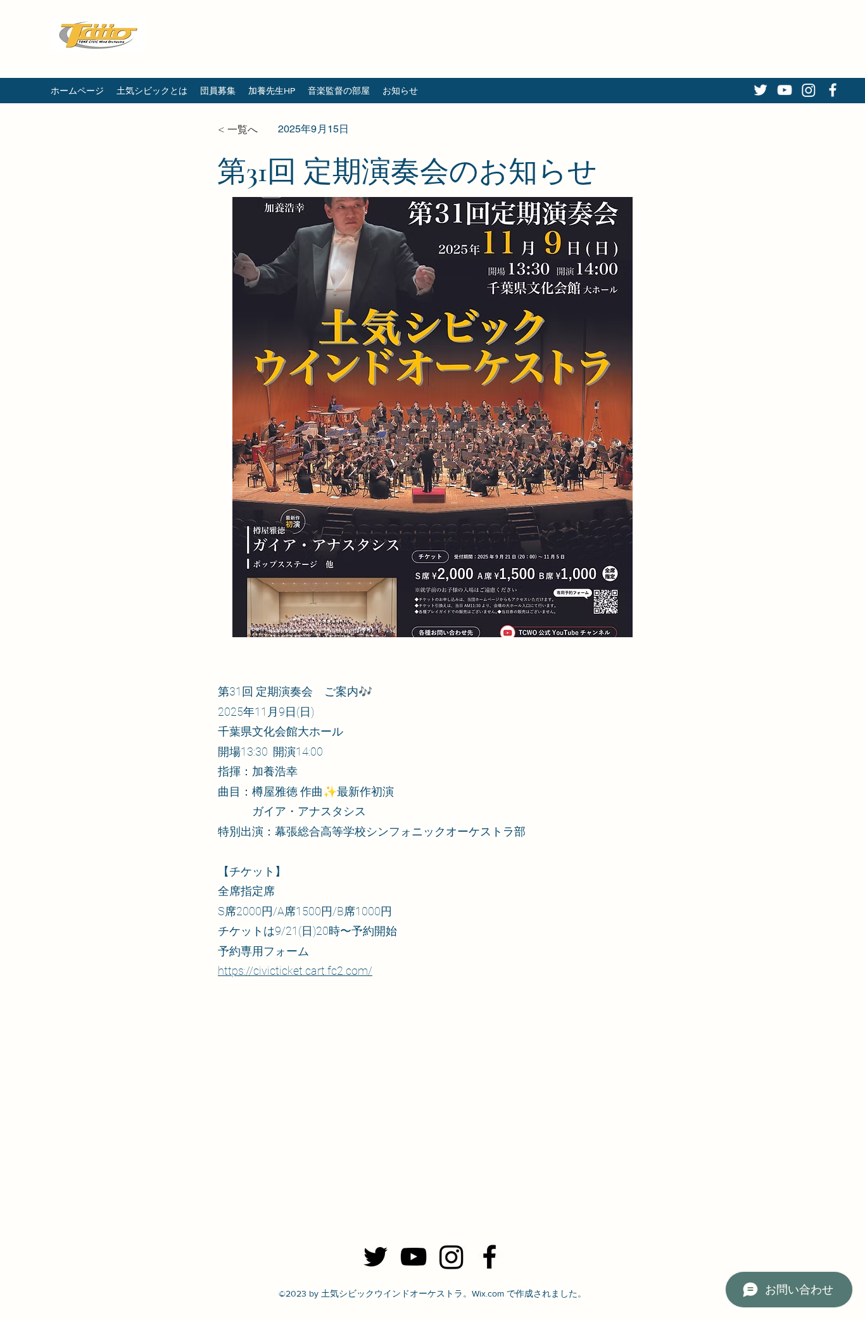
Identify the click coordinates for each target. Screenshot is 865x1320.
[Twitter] (760, 90)
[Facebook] (833, 90)
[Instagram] (809, 90)
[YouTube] (784, 90)
